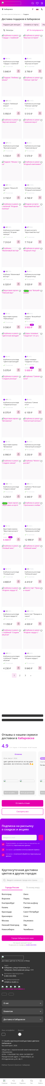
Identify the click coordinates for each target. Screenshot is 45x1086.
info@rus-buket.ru (11, 982)
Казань (5, 907)
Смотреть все (22, 811)
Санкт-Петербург (31, 912)
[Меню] (41, 3)
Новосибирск (8, 929)
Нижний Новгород (10, 925)
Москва (5, 920)
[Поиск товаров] (32, 3)
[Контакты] (41, 9)
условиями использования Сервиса (26, 850)
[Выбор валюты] (32, 9)
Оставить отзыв (23, 803)
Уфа (25, 925)
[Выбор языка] (37, 9)
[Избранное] (37, 3)
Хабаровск (8, 9)
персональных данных (22, 845)
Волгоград (6, 894)
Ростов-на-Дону (30, 903)
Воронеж (6, 898)
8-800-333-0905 (31, 945)
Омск (25, 894)
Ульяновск (28, 920)
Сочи (25, 916)
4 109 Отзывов (22, 747)
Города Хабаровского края (22, 938)
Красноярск (7, 916)
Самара (26, 907)
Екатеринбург (8, 903)
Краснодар (7, 912)
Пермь (26, 898)
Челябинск (28, 929)
